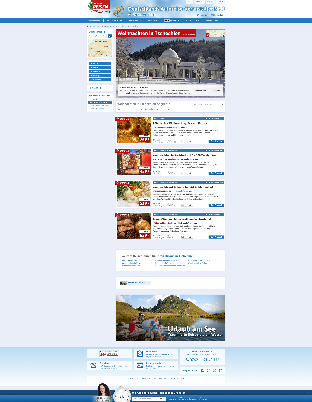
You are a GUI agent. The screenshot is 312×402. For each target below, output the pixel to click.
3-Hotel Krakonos (160, 127)
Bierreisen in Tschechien (131, 261)
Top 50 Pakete (192, 21)
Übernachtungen (151, 109)
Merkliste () (96, 88)
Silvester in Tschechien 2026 (199, 261)
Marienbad (173, 127)
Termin (120, 109)
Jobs (189, 2)
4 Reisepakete (189, 34)
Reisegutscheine (114, 21)
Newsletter (94, 21)
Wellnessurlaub (171, 151)
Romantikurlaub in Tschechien (167, 261)
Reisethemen (135, 21)
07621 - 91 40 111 (204, 360)
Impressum (131, 378)
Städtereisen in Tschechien (165, 263)
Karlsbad (184, 159)
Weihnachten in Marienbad (101, 105)
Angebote (171, 20)
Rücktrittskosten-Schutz (160, 378)
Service (209, 2)
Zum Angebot (216, 141)
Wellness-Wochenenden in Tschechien (170, 266)
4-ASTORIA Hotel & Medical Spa (166, 159)
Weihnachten (159, 119)
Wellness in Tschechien (131, 266)
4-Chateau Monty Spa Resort (164, 223)
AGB (138, 378)
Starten (161, 399)
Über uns (199, 2)
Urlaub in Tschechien (179, 256)
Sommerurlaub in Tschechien (133, 263)
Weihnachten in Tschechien (99, 102)
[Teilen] (212, 119)
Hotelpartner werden (177, 378)
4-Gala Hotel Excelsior (162, 191)
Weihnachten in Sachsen (98, 109)
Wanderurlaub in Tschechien (199, 263)
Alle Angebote (94, 99)
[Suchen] (110, 36)
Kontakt (220, 2)
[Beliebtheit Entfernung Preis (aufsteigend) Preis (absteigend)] (213, 104)
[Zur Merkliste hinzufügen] (206, 119)
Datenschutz (146, 378)
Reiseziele (152, 21)
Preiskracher (212, 21)
